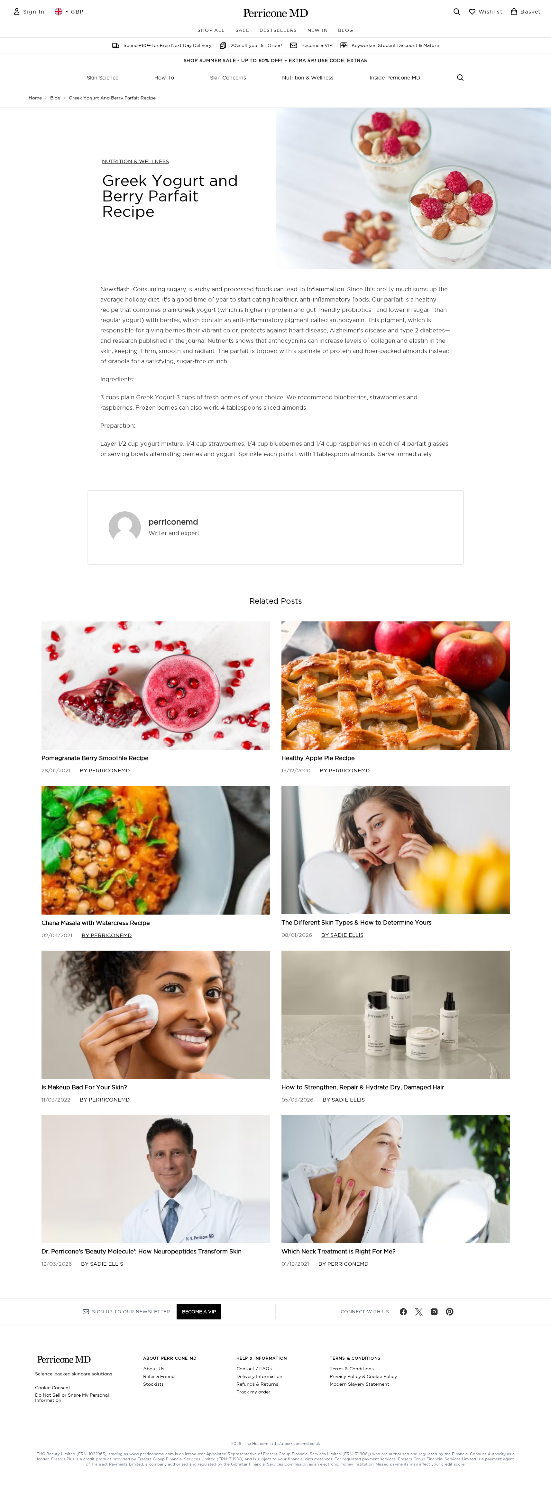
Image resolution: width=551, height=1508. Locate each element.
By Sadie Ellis (342, 935)
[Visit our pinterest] (449, 1311)
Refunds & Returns (257, 1384)
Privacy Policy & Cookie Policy (363, 1376)
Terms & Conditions (352, 1368)
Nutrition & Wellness (308, 77)
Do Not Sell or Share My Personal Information (72, 1397)
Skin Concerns (228, 77)
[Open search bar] (457, 11)
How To (164, 77)
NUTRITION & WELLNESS (135, 161)
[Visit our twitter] (419, 1311)
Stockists (153, 1384)
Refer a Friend (159, 1376)
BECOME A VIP (199, 1311)
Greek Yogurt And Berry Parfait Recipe (112, 97)
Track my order (253, 1391)
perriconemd (173, 521)
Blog (55, 97)
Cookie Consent (52, 1387)
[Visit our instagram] (434, 1311)
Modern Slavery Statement (359, 1384)
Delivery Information (259, 1376)
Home (35, 97)
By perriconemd (105, 770)
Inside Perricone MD (395, 77)
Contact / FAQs (254, 1368)
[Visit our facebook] (403, 1311)
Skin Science (102, 77)
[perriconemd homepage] (275, 12)
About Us (153, 1368)
